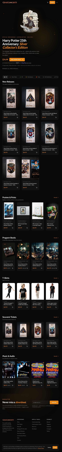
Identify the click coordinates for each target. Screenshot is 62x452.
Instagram (49, 429)
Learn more (28, 63)
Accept (55, 447)
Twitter (48, 431)
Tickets (52, 2)
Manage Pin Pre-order (22, 429)
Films (18, 422)
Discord (48, 422)
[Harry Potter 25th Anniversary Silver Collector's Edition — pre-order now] (30, 22)
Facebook (49, 426)
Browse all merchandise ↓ (10, 68)
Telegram (49, 424)
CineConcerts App (36, 422)
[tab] (5, 77)
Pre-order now (16, 59)
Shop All (19, 426)
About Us (34, 426)
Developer (34, 429)
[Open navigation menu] (56, 2)
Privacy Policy (41, 448)
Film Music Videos (21, 433)
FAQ (18, 438)
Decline (49, 447)
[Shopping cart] (47, 2)
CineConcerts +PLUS (36, 424)
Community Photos (21, 435)
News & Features (20, 431)
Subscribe (54, 402)
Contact (19, 440)
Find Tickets (19, 424)
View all (55, 197)
